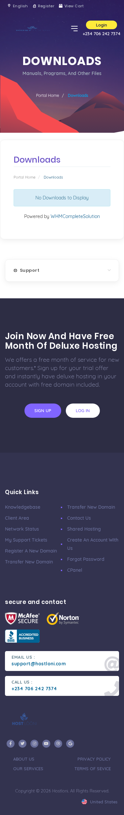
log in (83, 410)
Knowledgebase (22, 507)
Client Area (17, 518)
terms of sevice (92, 768)
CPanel (74, 570)
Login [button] (101, 25)
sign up (42, 410)
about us (23, 759)
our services (28, 768)
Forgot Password (85, 559)
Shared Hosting (84, 529)
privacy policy (94, 759)
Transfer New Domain (29, 562)
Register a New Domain (31, 551)
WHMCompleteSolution (75, 216)
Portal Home (47, 95)
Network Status (22, 529)
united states (103, 801)
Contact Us (79, 518)
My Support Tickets (26, 540)
